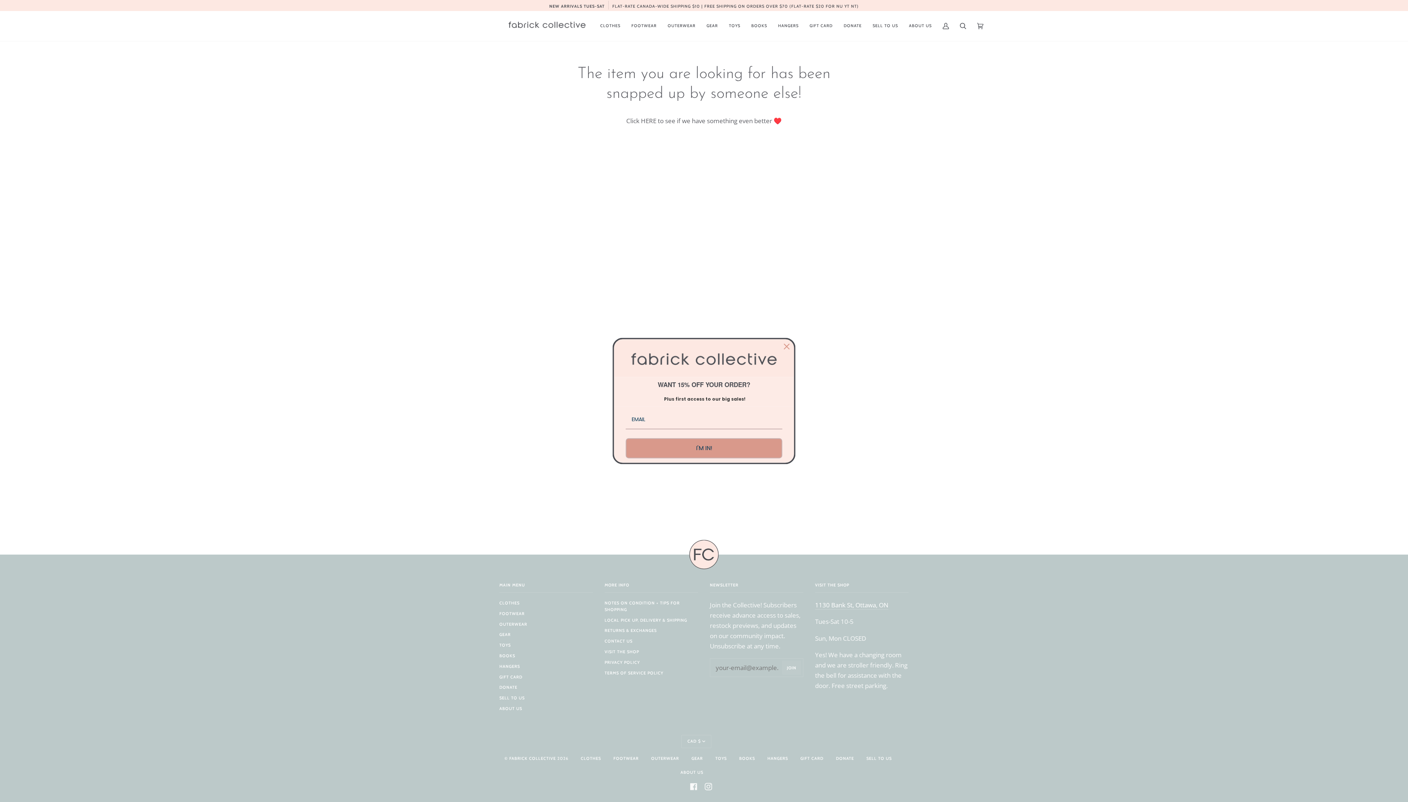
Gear (505, 634)
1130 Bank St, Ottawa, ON (851, 604)
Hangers (509, 666)
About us (510, 708)
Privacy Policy (622, 662)
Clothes (509, 603)
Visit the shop (622, 651)
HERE (648, 120)
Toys (505, 645)
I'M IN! (704, 448)
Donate (508, 687)
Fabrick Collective (532, 758)
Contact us (618, 641)
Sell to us (512, 697)
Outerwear (513, 624)
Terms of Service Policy (634, 673)
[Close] (787, 346)
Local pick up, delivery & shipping (646, 620)
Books (507, 655)
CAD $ (694, 741)
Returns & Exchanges (631, 630)
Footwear (512, 613)
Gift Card (510, 677)
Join (791, 667)
